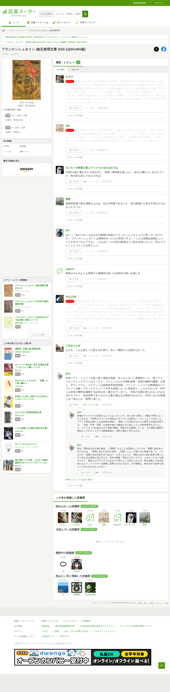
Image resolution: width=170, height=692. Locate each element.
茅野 (68, 199)
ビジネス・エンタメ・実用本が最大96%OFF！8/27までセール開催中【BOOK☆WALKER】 (46, 42)
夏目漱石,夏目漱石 (22, 352)
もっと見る (40, 334)
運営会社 (46, 626)
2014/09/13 (107, 328)
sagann (70, 268)
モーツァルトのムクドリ (26, 444)
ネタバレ (75, 69)
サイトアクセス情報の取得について (136, 626)
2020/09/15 (102, 251)
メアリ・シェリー (17, 30)
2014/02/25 (107, 356)
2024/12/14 (102, 108)
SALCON (71, 296)
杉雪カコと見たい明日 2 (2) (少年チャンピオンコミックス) (32, 397)
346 (68, 125)
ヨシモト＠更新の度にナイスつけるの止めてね (92, 167)
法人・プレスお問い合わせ (76, 631)
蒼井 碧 (18, 370)
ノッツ (18, 402)
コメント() (89, 108)
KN (67, 230)
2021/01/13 (102, 213)
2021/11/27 (102, 150)
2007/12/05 (107, 405)
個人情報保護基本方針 (65, 626)
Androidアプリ (48, 636)
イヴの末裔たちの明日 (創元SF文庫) (31, 428)
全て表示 (61, 69)
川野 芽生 (19, 386)
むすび (69, 76)
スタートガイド (70, 621)
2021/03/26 (107, 181)
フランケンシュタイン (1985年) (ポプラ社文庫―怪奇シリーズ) (32, 318)
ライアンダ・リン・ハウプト (27, 447)
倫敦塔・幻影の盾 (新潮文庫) (28, 349)
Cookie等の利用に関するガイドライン (97, 626)
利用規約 (86, 621)
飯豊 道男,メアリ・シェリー (26, 323)
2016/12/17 (102, 279)
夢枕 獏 (18, 466)
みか (68, 373)
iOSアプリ (65, 636)
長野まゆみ (19, 415)
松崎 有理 (19, 431)
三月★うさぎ (73, 345)
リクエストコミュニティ (105, 631)
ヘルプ (45, 631)
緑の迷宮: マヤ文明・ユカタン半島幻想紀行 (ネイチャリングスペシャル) (31, 461)
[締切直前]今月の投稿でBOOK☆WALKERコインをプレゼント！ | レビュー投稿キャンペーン (46, 37)
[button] (85, 14)
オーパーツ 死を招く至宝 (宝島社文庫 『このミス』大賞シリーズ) (32, 365)
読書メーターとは (50, 621)
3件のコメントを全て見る (79, 479)
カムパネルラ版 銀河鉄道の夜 (28, 412)
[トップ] (3, 31)
